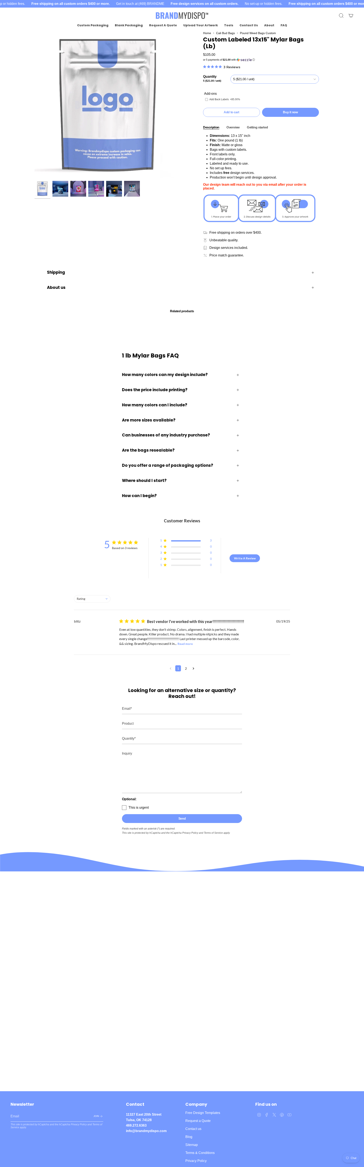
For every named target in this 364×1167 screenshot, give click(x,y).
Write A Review (245, 558)
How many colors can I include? (154, 405)
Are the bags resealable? (148, 450)
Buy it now (290, 112)
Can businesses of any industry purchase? (166, 435)
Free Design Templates (202, 1113)
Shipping (56, 272)
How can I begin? (139, 496)
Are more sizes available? (148, 420)
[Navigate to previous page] (170, 668)
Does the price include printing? (154, 390)
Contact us (193, 1129)
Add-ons (210, 93)
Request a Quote (198, 1121)
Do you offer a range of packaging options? (167, 465)
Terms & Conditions (200, 1153)
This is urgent (138, 807)
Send (182, 818)
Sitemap (191, 1145)
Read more (185, 644)
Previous (34, 105)
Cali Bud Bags (225, 33)
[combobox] (92, 599)
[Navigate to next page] (193, 668)
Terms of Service (213, 832)
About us (56, 287)
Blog (188, 1137)
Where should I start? (144, 480)
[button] (93, 25)
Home (207, 33)
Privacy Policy (190, 832)
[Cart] (351, 15)
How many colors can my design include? (165, 374)
